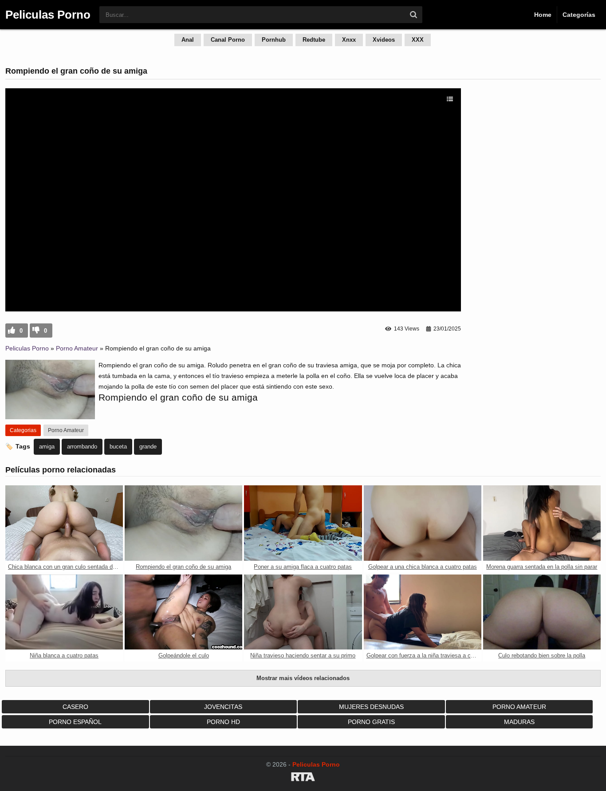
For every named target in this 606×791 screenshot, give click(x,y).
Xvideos (384, 39)
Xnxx (349, 39)
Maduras (519, 721)
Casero (75, 706)
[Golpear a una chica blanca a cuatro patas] (422, 523)
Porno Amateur (77, 348)
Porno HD (223, 721)
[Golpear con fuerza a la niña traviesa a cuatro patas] (422, 612)
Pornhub (274, 39)
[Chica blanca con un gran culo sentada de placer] (64, 523)
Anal (187, 39)
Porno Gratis (371, 721)
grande (148, 446)
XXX (418, 39)
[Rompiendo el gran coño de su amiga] (183, 523)
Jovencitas (223, 706)
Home (542, 14)
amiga (47, 446)
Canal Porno (228, 39)
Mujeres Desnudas (371, 706)
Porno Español (75, 721)
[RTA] (303, 778)
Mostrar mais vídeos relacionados (303, 678)
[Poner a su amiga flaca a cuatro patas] (303, 523)
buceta (118, 446)
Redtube (314, 39)
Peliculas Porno (27, 348)
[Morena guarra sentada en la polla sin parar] (542, 523)
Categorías (579, 14)
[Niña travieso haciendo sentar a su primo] (303, 612)
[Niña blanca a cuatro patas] (64, 612)
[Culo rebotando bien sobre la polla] (542, 612)
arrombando (82, 446)
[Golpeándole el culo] (183, 612)
